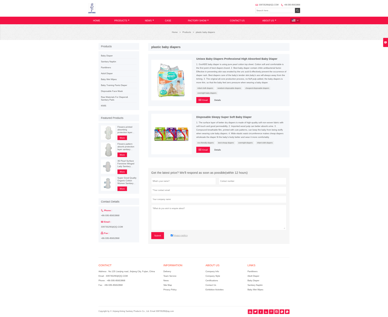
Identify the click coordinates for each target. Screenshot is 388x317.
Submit (157, 235)
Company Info (212, 271)
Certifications (212, 280)
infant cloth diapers (205, 88)
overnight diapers (245, 143)
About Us (268, 20)
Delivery (167, 271)
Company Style (213, 276)
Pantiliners (106, 67)
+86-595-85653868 (292, 5)
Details (217, 100)
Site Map (167, 285)
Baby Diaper (107, 55)
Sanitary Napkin (108, 61)
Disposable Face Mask (112, 91)
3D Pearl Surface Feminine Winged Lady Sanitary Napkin (125, 164)
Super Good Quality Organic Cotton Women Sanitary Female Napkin (126, 181)
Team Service (169, 276)
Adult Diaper (107, 73)
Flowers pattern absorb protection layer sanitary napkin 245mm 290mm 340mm (125, 147)
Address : (103, 271)
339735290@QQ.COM (269, 5)
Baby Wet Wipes (109, 79)
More (122, 138)
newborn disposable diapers (229, 88)
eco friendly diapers (205, 143)
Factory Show (197, 20)
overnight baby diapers (206, 93)
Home (96, 20)
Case (168, 20)
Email (203, 99)
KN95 (103, 105)
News (148, 20)
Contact (105, 265)
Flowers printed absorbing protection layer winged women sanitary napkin (124, 130)
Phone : (102, 280)
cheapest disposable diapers (257, 88)
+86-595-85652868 (110, 238)
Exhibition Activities (215, 289)
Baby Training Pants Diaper (114, 85)
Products (120, 20)
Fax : (101, 285)
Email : (102, 276)
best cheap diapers (226, 143)
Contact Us (237, 20)
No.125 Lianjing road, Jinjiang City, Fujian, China (131, 271)
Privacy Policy (170, 289)
